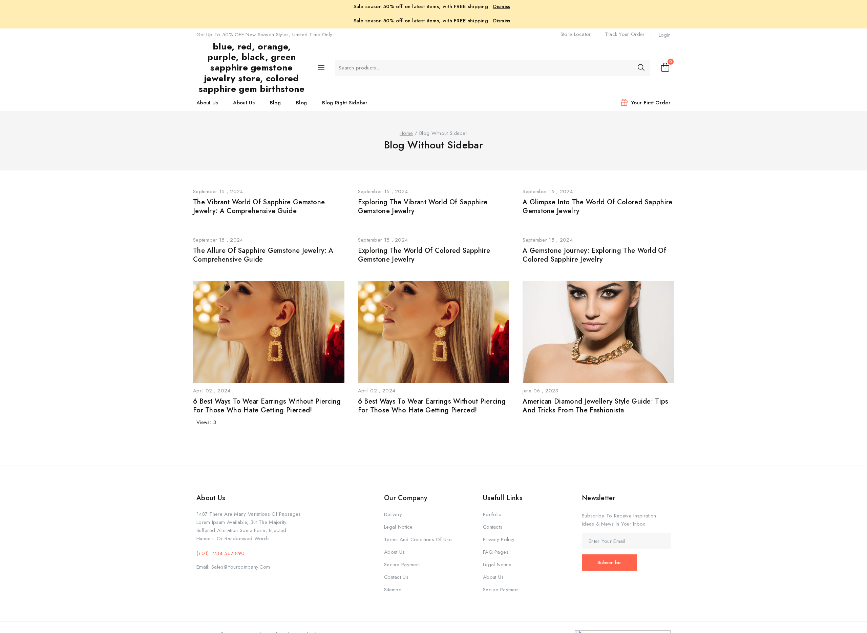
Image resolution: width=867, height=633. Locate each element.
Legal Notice (398, 527)
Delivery (393, 514)
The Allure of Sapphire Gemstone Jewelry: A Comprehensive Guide (263, 255)
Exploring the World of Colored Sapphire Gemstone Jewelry (424, 255)
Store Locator (576, 34)
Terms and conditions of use (418, 539)
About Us (207, 102)
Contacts (492, 527)
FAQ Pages (496, 552)
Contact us (396, 577)
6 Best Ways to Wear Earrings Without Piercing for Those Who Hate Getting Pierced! (267, 405)
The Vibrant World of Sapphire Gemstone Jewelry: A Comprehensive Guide (259, 206)
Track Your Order (625, 34)
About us (394, 552)
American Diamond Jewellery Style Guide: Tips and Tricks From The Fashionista (595, 405)
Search (641, 67)
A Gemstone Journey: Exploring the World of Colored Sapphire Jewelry (594, 255)
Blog (275, 102)
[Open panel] (321, 68)
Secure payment (402, 564)
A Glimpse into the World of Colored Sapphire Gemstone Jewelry (597, 206)
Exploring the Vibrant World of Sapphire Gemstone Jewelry (423, 206)
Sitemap (393, 589)
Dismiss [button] (501, 6)
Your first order (651, 103)
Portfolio (492, 514)
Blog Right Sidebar (344, 102)
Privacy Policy (498, 539)
